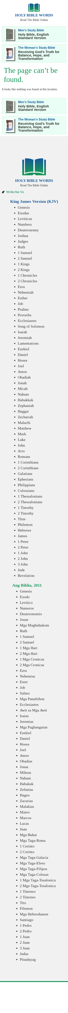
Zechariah (25, 417)
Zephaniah (26, 406)
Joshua (23, 236)
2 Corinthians (28, 468)
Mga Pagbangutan (33, 727)
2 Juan (25, 942)
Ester (24, 682)
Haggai (23, 411)
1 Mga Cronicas (32, 659)
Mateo (25, 812)
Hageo (25, 795)
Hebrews (24, 530)
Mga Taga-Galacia (34, 857)
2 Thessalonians (30, 502)
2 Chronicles (27, 281)
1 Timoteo (28, 891)
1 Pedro (26, 925)
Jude (21, 570)
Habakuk (26, 784)
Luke (22, 439)
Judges (23, 241)
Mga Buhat (28, 835)
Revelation (26, 575)
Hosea (22, 360)
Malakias (27, 806)
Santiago (26, 920)
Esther (23, 298)
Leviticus (25, 219)
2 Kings (24, 270)
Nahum (23, 394)
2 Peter (23, 547)
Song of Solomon (31, 326)
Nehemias (27, 676)
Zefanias (26, 789)
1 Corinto (27, 846)
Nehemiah (25, 292)
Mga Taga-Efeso (32, 863)
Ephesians (25, 479)
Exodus (23, 213)
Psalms (23, 309)
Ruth (21, 247)
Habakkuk (25, 400)
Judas (24, 954)
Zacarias (26, 801)
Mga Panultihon (32, 699)
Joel (21, 366)
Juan (23, 829)
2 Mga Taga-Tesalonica (38, 886)
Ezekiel (23, 349)
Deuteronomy (28, 230)
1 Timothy (26, 507)
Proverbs (24, 315)
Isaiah (22, 332)
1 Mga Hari (28, 648)
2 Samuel (25, 258)
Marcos (25, 818)
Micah (23, 389)
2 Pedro (26, 931)
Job (20, 304)
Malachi (24, 422)
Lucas (24, 823)
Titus (22, 519)
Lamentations (28, 343)
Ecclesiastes (27, 321)
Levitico (26, 602)
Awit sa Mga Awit (33, 710)
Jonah (22, 383)
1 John (23, 553)
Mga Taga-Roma (33, 840)
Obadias (26, 761)
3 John (23, 564)
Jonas (24, 767)
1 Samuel (25, 253)
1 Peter (23, 541)
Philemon (25, 524)
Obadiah (24, 377)
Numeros (27, 608)
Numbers (25, 224)
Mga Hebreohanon (34, 914)
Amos (22, 372)
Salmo (25, 693)
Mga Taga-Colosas (34, 874)
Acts (21, 451)
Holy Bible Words (34, 15)
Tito (23, 903)
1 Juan (25, 937)
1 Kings (24, 264)
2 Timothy (26, 513)
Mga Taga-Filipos (33, 869)
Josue (24, 619)
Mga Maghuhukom (34, 625)
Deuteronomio (31, 614)
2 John (23, 558)
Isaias (24, 716)
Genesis (24, 207)
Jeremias (26, 721)
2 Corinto (27, 852)
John (21, 445)
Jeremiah (25, 338)
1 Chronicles (27, 275)
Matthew (24, 428)
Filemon (26, 908)
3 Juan (25, 948)
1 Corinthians (28, 462)
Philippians (26, 485)
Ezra (21, 287)
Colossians (26, 490)
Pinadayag (28, 959)
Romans (24, 456)
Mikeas (25, 772)
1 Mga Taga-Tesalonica (38, 880)
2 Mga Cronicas (32, 665)
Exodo (25, 597)
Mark (22, 434)
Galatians (25, 473)
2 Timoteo (28, 897)
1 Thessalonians (30, 496)
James (22, 536)
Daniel (23, 355)
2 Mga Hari (28, 653)
